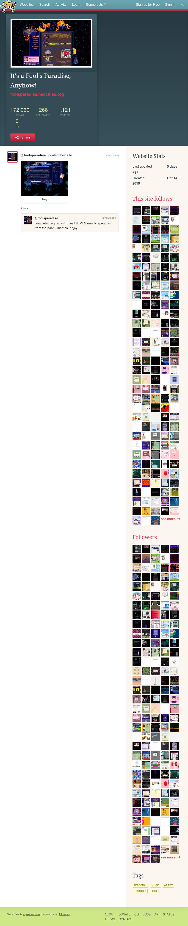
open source (31, 914)
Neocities (13, 914)
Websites (27, 4)
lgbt (154, 891)
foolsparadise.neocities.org (37, 94)
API (156, 914)
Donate (125, 914)
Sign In (170, 4)
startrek (140, 891)
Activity (60, 4)
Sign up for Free (148, 4)
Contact (126, 919)
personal (140, 885)
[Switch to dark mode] (183, 4)
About (110, 914)
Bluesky (64, 914)
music (156, 885)
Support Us (94, 4)
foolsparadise (35, 155)
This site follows (152, 199)
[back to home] (8, 6)
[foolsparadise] (12, 157)
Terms (110, 919)
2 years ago (112, 155)
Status (168, 914)
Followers (145, 537)
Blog (147, 914)
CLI (136, 914)
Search (44, 4)
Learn (76, 4)
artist (168, 885)
